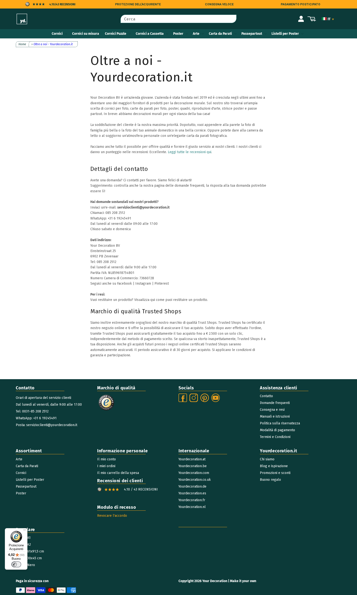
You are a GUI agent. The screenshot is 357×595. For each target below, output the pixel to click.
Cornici (57, 34)
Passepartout (251, 34)
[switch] (16, 564)
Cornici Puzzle (115, 34)
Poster (178, 34)
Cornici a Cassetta (150, 34)
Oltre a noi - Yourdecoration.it (53, 44)
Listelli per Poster (285, 34)
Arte (196, 34)
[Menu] (24, 531)
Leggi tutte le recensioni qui (189, 152)
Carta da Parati (220, 34)
